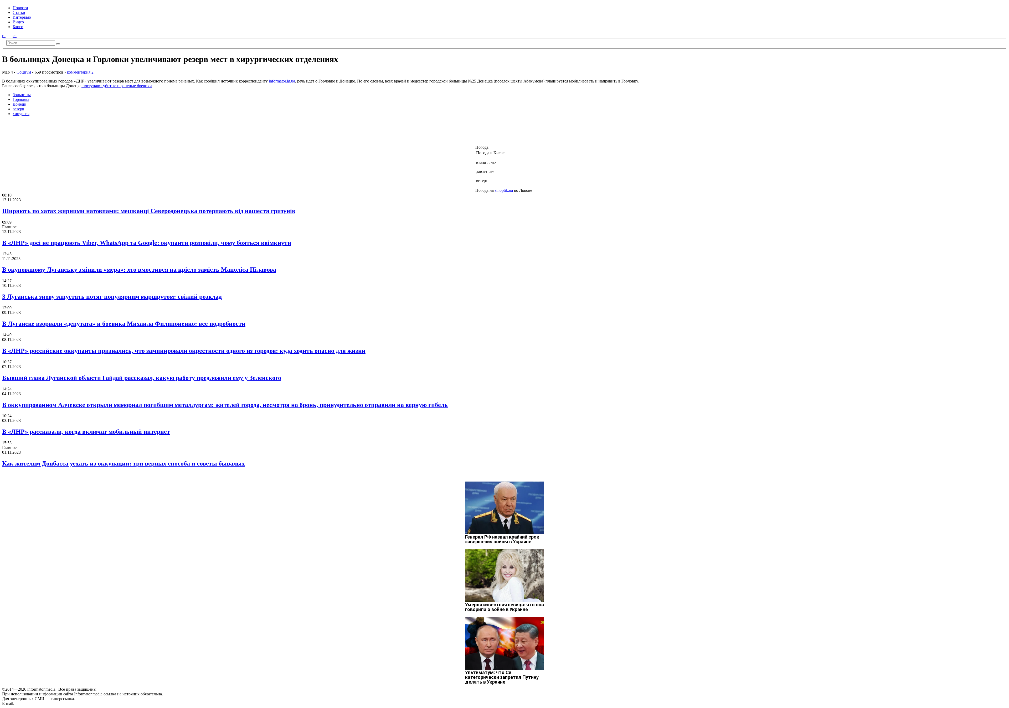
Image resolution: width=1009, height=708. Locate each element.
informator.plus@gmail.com (38, 703)
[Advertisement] (85, 132)
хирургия (21, 113)
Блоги (18, 26)
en (15, 35)
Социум (24, 72)
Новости (20, 8)
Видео (18, 22)
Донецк (19, 104)
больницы (22, 94)
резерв (18, 109)
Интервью (22, 17)
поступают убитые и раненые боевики (116, 86)
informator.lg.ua (282, 81)
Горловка (21, 99)
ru (4, 35)
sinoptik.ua (504, 190)
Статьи (19, 12)
